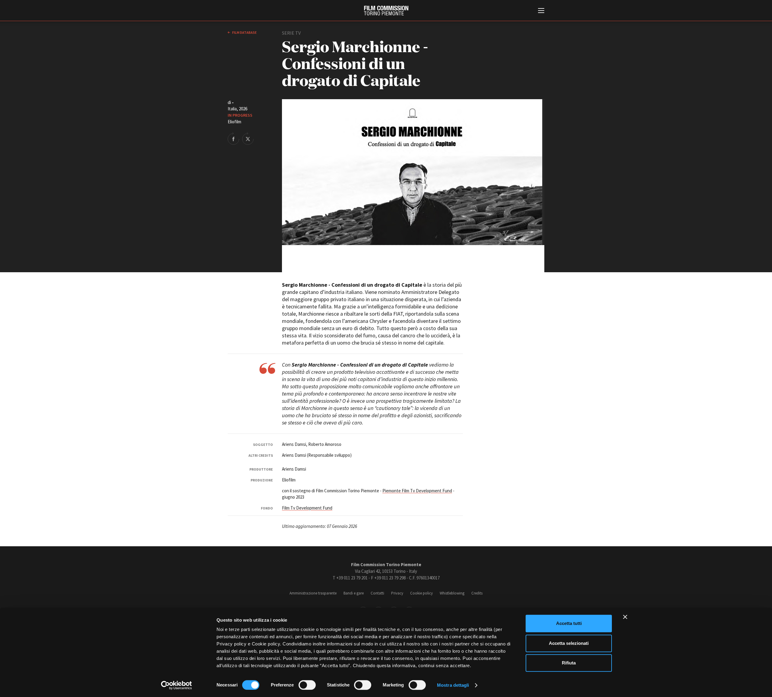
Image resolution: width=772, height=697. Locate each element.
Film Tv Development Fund (307, 508)
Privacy (397, 593)
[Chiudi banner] (625, 617)
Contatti (377, 593)
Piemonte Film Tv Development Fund (417, 491)
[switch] (307, 685)
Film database (244, 32)
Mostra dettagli (453, 685)
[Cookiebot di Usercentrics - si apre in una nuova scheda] (176, 685)
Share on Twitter (248, 138)
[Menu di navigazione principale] (541, 11)
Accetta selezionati (569, 643)
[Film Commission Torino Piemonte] (386, 10)
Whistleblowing (452, 593)
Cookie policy (421, 593)
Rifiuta (569, 662)
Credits (476, 593)
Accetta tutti (569, 623)
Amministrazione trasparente (313, 593)
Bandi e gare (353, 593)
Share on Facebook (233, 138)
